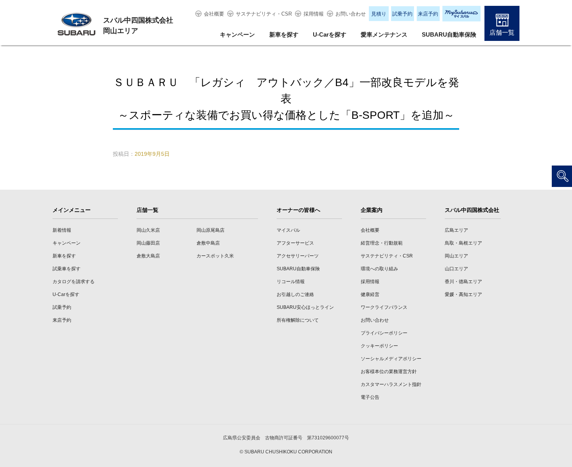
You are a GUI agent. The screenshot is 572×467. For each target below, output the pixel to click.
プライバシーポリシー (384, 333)
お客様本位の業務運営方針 (389, 371)
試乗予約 (402, 14)
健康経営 (370, 294)
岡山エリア (456, 256)
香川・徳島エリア (463, 281)
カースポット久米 (215, 256)
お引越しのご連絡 (295, 294)
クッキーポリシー (379, 346)
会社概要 (214, 13)
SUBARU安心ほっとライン (305, 307)
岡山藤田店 (148, 243)
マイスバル (288, 230)
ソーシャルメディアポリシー (391, 358)
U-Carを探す (329, 34)
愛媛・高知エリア (463, 294)
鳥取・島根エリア (463, 243)
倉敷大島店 (148, 256)
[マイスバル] (461, 13)
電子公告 (370, 397)
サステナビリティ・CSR (264, 13)
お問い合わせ (350, 13)
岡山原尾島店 (211, 230)
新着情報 (62, 230)
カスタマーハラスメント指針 (391, 384)
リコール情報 (291, 281)
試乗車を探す (67, 268)
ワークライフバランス (384, 307)
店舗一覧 (502, 32)
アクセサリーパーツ (298, 256)
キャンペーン (237, 34)
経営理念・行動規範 (382, 243)
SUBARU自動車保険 (449, 34)
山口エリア (456, 268)
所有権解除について (298, 320)
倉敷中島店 (208, 243)
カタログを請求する (74, 281)
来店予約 (428, 14)
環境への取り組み (379, 268)
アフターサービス (295, 243)
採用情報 (314, 13)
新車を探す (283, 34)
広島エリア (456, 230)
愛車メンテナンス (384, 34)
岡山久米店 (148, 230)
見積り (378, 14)
